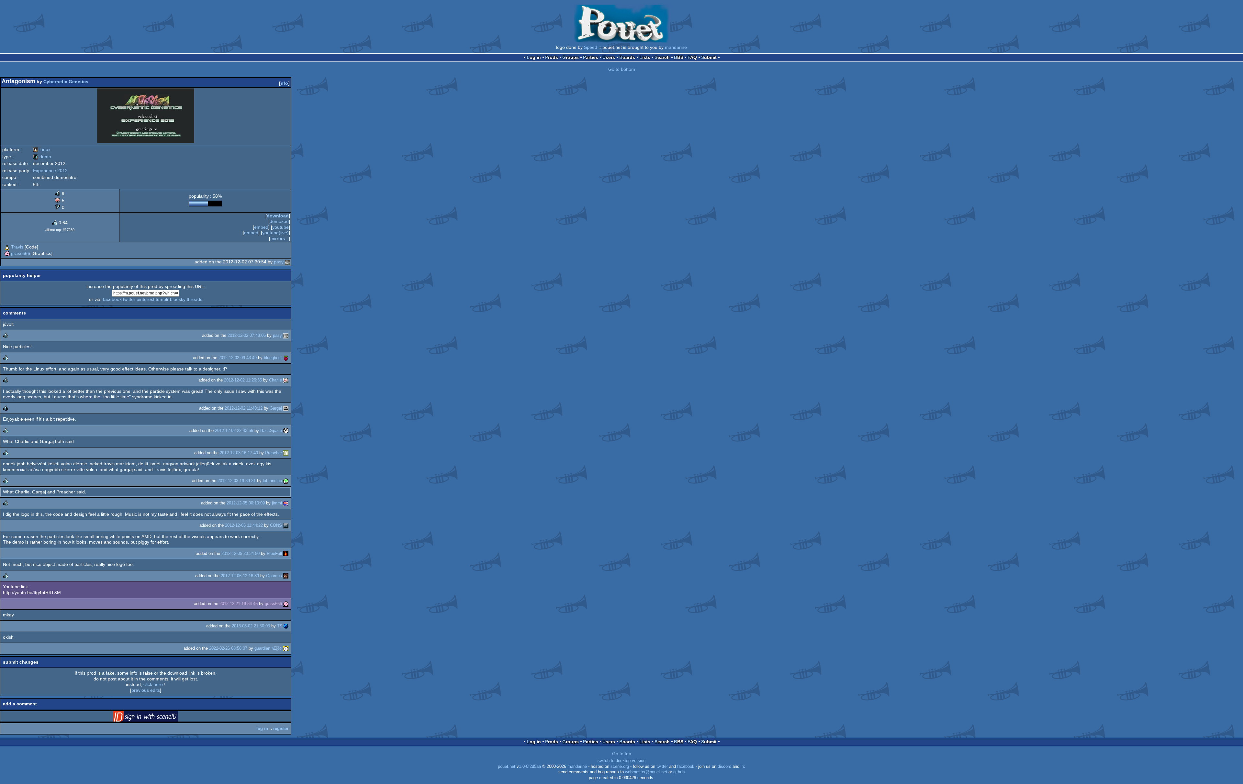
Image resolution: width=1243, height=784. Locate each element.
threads (194, 299)
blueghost (273, 357)
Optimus (274, 575)
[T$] (285, 626)
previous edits (145, 690)
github (679, 772)
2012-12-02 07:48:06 (247, 335)
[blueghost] (285, 357)
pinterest (145, 299)
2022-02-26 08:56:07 (228, 648)
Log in (534, 57)
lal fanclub (272, 480)
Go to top (621, 753)
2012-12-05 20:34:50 (240, 553)
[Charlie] (285, 380)
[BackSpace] (285, 430)
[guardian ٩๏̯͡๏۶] (285, 648)
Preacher (273, 452)
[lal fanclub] (285, 480)
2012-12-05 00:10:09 (246, 503)
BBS (678, 57)
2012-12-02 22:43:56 (234, 430)
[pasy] (287, 261)
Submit (709, 57)
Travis (17, 246)
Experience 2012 (50, 170)
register (280, 728)
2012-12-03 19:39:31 (237, 480)
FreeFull (274, 553)
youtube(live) (275, 232)
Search (662, 57)
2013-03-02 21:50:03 (251, 626)
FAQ (692, 57)
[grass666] (7, 253)
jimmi (277, 503)
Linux (41, 149)
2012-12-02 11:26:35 (243, 380)
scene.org (619, 766)
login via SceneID (155, 718)
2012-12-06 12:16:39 (240, 575)
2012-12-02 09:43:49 (237, 357)
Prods (551, 57)
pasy (279, 261)
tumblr (162, 299)
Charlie (275, 380)
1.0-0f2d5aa (530, 766)
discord (724, 766)
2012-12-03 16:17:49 (239, 452)
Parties (590, 57)
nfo (284, 83)
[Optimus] (285, 575)
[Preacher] (285, 452)
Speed (590, 47)
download (278, 215)
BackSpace (271, 430)
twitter (129, 299)
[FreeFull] (285, 553)
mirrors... (279, 238)
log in (262, 728)
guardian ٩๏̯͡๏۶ (268, 648)
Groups (570, 57)
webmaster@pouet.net (646, 772)
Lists (644, 57)
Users (608, 57)
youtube (280, 227)
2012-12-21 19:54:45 (238, 603)
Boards (627, 57)
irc (743, 766)
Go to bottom (621, 69)
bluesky (177, 299)
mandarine (676, 47)
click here (153, 684)
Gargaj (276, 408)
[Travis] (7, 246)
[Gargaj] (285, 408)
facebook (112, 299)
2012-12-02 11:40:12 (244, 408)
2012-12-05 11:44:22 (244, 525)
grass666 (20, 253)
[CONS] (285, 525)
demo (42, 156)
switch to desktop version (621, 760)
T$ (279, 626)
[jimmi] (285, 503)
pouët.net (506, 766)
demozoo (279, 221)
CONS (276, 525)
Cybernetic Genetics (65, 81)
